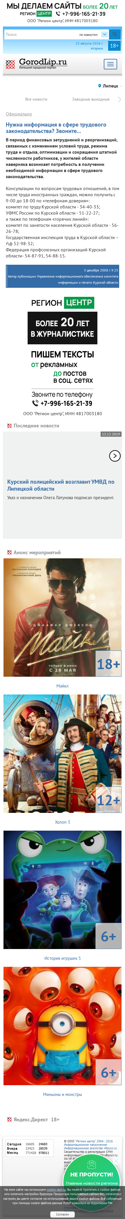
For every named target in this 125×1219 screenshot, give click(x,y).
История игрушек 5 (80, 944)
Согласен (62, 1214)
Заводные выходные (91, 99)
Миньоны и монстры (79, 1080)
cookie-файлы (56, 1190)
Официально (19, 114)
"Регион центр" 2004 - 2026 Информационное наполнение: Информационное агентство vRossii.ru (90, 1144)
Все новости (36, 99)
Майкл (88, 671)
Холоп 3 (87, 807)
